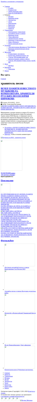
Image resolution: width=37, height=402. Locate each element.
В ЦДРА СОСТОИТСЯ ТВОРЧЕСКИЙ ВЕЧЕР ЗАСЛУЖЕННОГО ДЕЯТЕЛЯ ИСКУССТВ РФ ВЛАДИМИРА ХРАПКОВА (16, 234)
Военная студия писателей (17, 40)
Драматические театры (15, 38)
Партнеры (11, 69)
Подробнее (20, 130)
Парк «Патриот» (13, 42)
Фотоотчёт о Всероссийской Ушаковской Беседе (20, 313)
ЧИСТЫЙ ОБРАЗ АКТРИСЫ (10, 213)
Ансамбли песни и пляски (16, 33)
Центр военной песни (15, 43)
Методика (8, 52)
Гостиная (7, 45)
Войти (7, 388)
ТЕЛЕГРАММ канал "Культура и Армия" (8, 174)
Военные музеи (13, 18)
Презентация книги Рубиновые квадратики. (19, 369)
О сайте (10, 8)
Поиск (7, 71)
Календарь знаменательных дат (18, 55)
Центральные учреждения (16, 32)
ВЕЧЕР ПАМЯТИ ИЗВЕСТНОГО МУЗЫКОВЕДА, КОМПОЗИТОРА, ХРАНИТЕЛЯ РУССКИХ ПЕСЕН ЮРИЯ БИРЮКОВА (18, 93)
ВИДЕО (11, 65)
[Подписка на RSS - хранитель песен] (13, 137)
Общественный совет (15, 11)
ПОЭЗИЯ (11, 50)
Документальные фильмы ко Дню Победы (22, 47)
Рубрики (7, 15)
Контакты (8, 67)
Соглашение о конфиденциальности (12, 396)
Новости (11, 28)
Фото (6, 64)
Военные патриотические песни (18, 49)
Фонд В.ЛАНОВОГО (15, 13)
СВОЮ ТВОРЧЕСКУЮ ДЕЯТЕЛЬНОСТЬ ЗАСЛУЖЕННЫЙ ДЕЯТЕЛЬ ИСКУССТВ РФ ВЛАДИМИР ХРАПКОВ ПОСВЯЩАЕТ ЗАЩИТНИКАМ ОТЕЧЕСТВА (16, 223)
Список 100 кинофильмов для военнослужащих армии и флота (19, 58)
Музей (7, 379)
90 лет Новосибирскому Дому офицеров (18, 345)
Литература (12, 20)
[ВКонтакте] (3, 400)
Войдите (7, 134)
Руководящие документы (16, 54)
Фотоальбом (7, 240)
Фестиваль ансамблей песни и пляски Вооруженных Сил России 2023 (17, 268)
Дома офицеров (13, 37)
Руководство (12, 10)
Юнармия (11, 27)
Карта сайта (8, 386)
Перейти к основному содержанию (12, 1)
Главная (7, 6)
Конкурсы (11, 25)
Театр (10, 21)
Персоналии (12, 23)
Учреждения (9, 30)
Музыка (10, 16)
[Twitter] (6, 400)
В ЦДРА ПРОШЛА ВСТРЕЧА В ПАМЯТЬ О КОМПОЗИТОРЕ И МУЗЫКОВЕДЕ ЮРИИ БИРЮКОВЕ (15, 207)
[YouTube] (14, 400)
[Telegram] (18, 400)
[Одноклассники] (10, 400)
